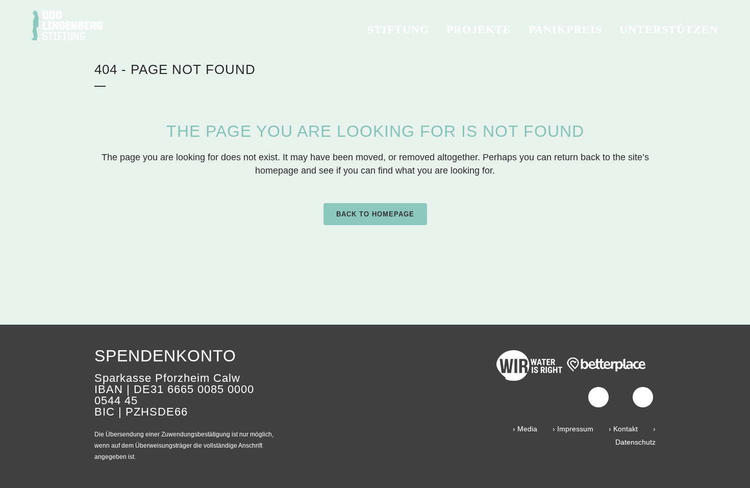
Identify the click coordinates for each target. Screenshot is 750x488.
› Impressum (573, 429)
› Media (525, 429)
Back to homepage (375, 214)
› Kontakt (623, 429)
